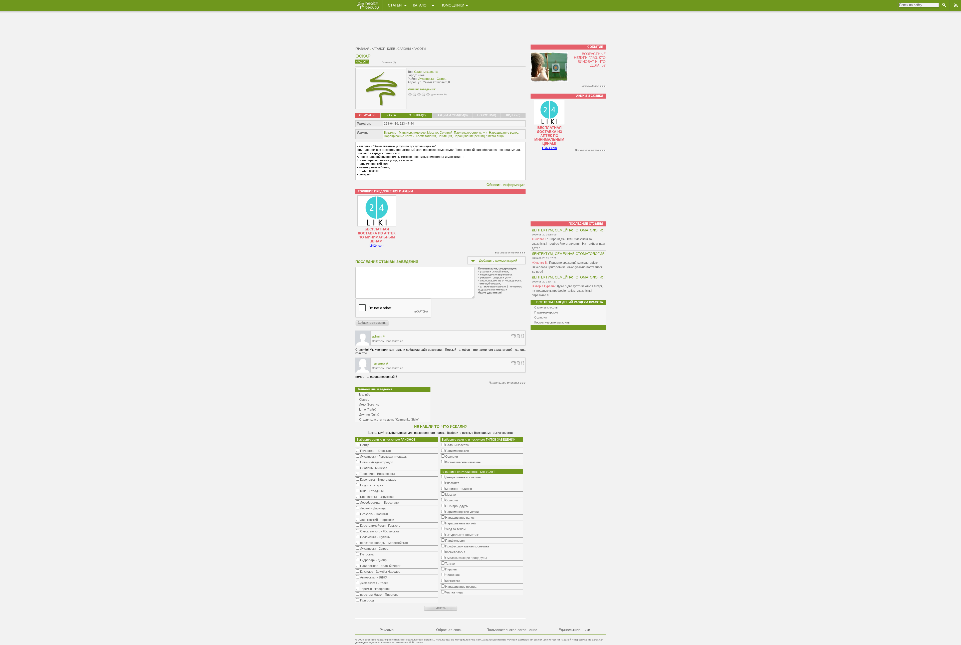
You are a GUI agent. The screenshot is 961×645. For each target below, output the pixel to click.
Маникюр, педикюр (412, 132)
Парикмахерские (546, 312)
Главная (362, 49)
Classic (364, 399)
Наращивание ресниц (469, 136)
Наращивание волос (503, 132)
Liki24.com (376, 245)
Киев (391, 49)
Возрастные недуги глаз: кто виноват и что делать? (590, 59)
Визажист (390, 132)
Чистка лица (495, 136)
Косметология (426, 136)
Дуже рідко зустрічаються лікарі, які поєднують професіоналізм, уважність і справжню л (567, 290)
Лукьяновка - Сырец (432, 79)
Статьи (395, 5)
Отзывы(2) (417, 115)
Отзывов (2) (389, 62)
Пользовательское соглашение (512, 630)
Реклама (387, 630)
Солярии (540, 317)
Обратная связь (449, 630)
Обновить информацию (506, 185)
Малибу (364, 394)
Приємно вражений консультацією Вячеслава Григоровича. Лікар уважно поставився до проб (567, 267)
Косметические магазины (552, 322)
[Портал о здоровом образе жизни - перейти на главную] (367, 9)
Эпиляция (444, 136)
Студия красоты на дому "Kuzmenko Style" (389, 419)
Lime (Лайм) (367, 409)
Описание (368, 115)
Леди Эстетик (369, 404)
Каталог (420, 5)
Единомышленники (574, 630)
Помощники (452, 5)
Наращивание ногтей (399, 136)
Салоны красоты (411, 49)
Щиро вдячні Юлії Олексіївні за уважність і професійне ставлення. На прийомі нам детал (568, 243)
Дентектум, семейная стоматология (568, 230)
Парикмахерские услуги (471, 132)
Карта (391, 115)
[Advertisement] (494, 79)
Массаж (432, 132)
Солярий (446, 132)
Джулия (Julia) (369, 414)
